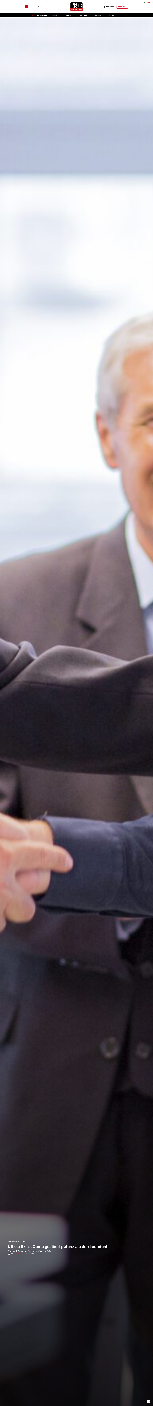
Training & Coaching (14, 1241)
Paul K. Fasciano (18, 1253)
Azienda (23, 1241)
